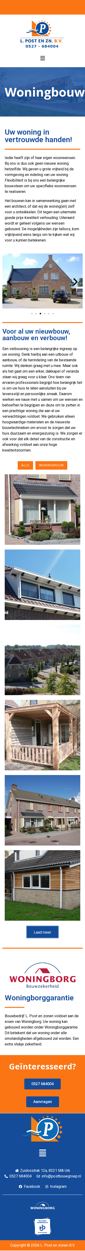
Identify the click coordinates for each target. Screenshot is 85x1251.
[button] (42, 58)
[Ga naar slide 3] (40, 313)
